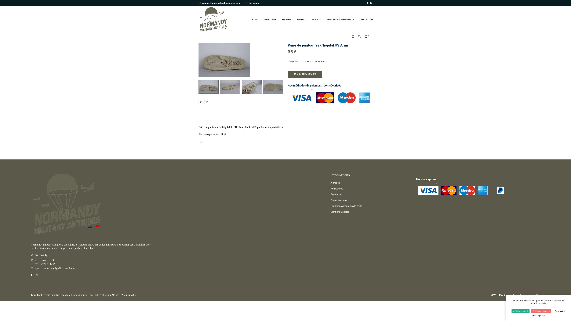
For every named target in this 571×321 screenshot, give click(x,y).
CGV (493, 295)
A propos (335, 182)
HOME (254, 19)
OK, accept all (521, 311)
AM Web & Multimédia (124, 294)
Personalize (559, 311)
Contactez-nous (339, 200)
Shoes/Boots (320, 61)
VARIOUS (316, 19)
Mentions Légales (340, 211)
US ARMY (286, 19)
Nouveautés (337, 188)
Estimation (336, 194)
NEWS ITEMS (269, 19)
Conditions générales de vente (346, 206)
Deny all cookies (542, 311)
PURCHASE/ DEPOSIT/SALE (340, 19)
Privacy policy (538, 316)
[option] (241, 60)
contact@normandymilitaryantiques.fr (221, 3)
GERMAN (301, 19)
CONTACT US (366, 19)
